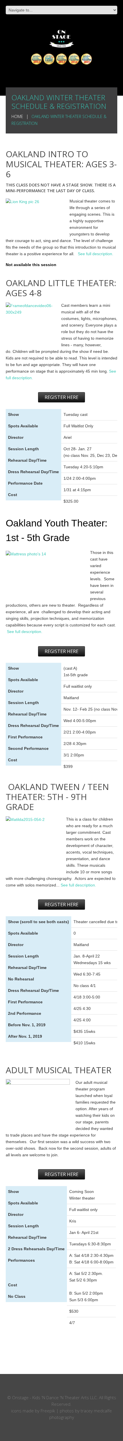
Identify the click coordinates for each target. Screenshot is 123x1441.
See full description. (96, 253)
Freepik (48, 1411)
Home (17, 116)
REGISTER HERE (61, 397)
